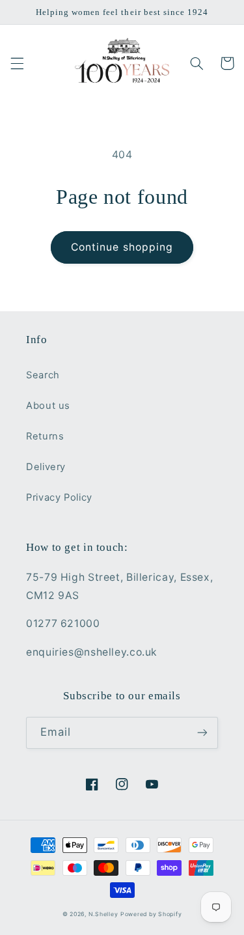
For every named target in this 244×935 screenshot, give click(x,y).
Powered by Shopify (151, 914)
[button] (17, 63)
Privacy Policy (59, 497)
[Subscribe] (202, 733)
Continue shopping (122, 247)
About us (48, 406)
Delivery (46, 467)
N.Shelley (103, 914)
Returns (45, 436)
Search (43, 375)
